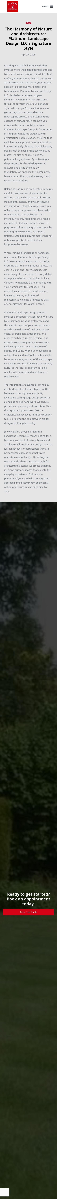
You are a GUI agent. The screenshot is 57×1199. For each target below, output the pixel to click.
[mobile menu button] (52, 6)
